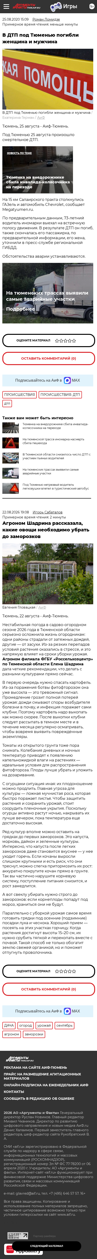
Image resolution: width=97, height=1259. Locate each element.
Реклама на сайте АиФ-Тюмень (35, 1067)
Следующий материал (46, 1246)
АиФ (41, 117)
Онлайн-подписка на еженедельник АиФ (46, 1085)
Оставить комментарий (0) (48, 358)
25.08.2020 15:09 (15, 19)
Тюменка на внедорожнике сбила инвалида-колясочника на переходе (56, 426)
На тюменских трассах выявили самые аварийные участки (47, 296)
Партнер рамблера (44, 1236)
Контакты (14, 1092)
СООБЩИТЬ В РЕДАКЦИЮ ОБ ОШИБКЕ (39, 1098)
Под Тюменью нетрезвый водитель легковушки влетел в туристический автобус (56, 486)
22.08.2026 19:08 (15, 512)
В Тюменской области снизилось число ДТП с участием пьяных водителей (57, 456)
